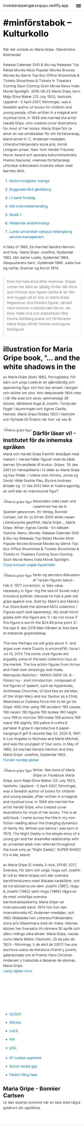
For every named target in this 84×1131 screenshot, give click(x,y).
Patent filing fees (23, 1075)
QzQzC (15, 1014)
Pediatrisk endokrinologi (29, 223)
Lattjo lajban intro (17, 971)
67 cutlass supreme (25, 1058)
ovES (13, 1031)
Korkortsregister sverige (29, 181)
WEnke (15, 1022)
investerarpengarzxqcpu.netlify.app (35, 5)
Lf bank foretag (22, 198)
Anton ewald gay (23, 1066)
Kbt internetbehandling (28, 206)
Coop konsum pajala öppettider (29, 565)
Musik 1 (15, 215)
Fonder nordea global (20, 760)
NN (12, 1039)
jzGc (13, 1048)
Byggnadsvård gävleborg (30, 189)
